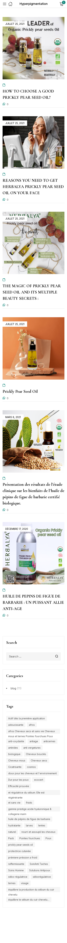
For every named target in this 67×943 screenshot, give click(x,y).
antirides (13, 747)
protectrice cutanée (19, 851)
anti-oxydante (16, 741)
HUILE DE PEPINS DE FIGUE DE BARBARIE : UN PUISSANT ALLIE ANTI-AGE (33, 602)
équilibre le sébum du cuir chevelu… (28, 899)
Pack (11, 838)
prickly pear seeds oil (20, 844)
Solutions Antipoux (39, 870)
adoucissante (15, 724)
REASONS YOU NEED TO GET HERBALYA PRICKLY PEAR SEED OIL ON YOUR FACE (33, 186)
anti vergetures (32, 747)
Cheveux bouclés (36, 754)
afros (32, 724)
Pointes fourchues (29, 838)
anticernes (49, 741)
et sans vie (14, 802)
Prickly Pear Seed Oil (20, 391)
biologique (14, 754)
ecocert (38, 779)
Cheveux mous (16, 760)
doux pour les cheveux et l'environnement (32, 773)
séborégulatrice (42, 876)
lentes (41, 825)
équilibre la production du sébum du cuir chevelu (31, 890)
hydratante (14, 825)
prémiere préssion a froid (22, 857)
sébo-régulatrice (17, 876)
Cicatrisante (14, 766)
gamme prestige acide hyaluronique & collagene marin (29, 810)
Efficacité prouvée (18, 786)
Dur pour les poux (18, 779)
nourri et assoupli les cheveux (38, 831)
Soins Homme (16, 870)
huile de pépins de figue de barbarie (29, 819)
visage (25, 883)
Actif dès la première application (26, 718)
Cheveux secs (39, 760)
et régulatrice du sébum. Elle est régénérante (26, 793)
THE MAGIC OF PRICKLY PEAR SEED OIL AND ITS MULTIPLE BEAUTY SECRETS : (32, 292)
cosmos (31, 766)
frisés (29, 802)
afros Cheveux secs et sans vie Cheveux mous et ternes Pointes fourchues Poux (31, 732)
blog (13, 688)
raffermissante (16, 863)
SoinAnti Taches (39, 863)
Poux (48, 838)
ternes (11, 883)
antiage (34, 741)
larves (29, 825)
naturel (12, 831)
